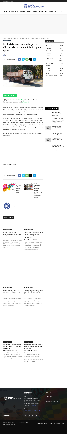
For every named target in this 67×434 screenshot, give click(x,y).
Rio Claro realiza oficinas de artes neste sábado (18, 189)
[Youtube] (36, 415)
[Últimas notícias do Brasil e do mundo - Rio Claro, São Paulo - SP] (12, 398)
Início (4, 38)
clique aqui (25, 102)
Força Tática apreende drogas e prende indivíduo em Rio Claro (33, 292)
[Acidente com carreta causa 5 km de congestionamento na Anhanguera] (33, 338)
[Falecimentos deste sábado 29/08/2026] (48, 128)
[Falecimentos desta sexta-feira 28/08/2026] (48, 140)
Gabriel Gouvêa (11, 55)
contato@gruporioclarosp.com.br (32, 410)
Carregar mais (54, 150)
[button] (62, 12)
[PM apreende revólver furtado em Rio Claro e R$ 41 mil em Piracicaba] (12, 338)
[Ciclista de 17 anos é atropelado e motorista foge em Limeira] (12, 225)
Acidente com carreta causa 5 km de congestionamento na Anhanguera (33, 346)
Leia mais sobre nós (34, 405)
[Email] (30, 59)
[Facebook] (19, 59)
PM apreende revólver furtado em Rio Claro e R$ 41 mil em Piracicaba (12, 346)
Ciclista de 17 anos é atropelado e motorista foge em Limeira (12, 234)
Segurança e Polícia (11, 38)
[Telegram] (34, 59)
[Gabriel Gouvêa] (4, 55)
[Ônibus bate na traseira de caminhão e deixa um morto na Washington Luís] (12, 283)
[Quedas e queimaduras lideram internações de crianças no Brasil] (48, 133)
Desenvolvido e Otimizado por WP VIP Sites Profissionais (51, 423)
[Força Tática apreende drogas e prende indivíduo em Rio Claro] (33, 283)
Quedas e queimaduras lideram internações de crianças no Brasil (57, 133)
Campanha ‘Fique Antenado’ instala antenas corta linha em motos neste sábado (38, 191)
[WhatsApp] (27, 59)
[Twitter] (23, 59)
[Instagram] (29, 415)
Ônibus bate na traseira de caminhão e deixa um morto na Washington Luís (11, 292)
